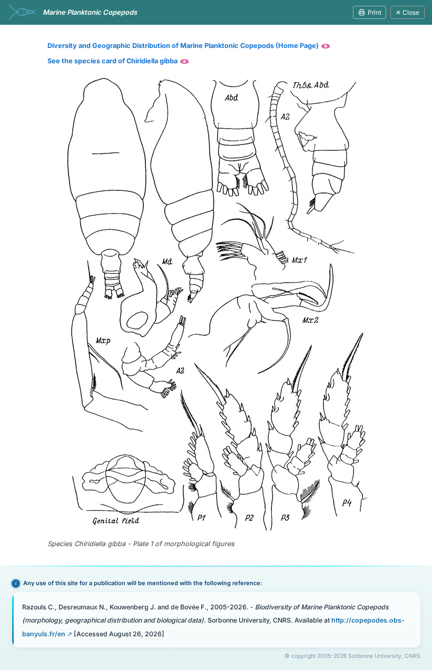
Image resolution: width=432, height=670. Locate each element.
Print (374, 12)
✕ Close (407, 12)
